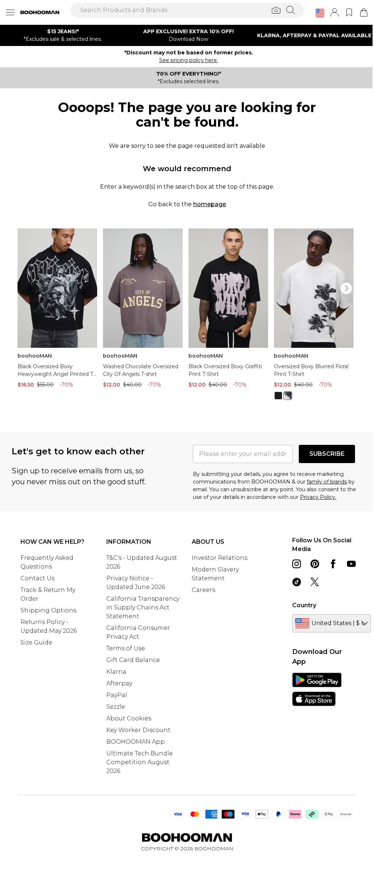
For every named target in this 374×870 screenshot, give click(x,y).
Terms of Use (125, 648)
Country (304, 605)
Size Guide (36, 642)
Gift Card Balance (133, 660)
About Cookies (128, 718)
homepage (209, 204)
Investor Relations (219, 557)
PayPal (116, 695)
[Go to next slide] (346, 288)
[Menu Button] (10, 12)
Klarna (116, 671)
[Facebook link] (333, 563)
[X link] (314, 582)
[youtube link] (351, 563)
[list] (187, 318)
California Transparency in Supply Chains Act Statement (142, 607)
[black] (278, 396)
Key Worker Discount (138, 730)
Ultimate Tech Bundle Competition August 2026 (139, 762)
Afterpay (119, 683)
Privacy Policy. (318, 497)
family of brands (327, 481)
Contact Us (37, 578)
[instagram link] (296, 563)
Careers (203, 589)
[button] (320, 13)
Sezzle (115, 706)
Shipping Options (48, 610)
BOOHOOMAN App (135, 741)
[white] (288, 396)
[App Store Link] (316, 689)
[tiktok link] (296, 582)
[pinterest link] (314, 563)
